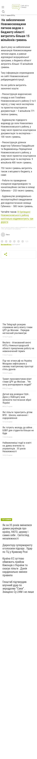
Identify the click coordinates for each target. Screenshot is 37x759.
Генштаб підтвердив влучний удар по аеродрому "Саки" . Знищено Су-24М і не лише (18, 587)
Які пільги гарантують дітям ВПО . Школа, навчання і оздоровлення (17, 415)
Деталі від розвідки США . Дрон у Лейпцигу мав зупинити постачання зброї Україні (16, 398)
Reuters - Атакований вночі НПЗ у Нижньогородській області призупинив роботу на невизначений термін (18, 347)
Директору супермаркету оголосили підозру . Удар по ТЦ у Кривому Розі (17, 548)
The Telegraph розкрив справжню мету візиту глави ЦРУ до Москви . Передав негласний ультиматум (17, 329)
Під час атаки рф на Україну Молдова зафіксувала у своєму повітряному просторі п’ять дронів (17, 365)
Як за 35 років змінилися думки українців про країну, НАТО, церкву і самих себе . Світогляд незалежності (17, 531)
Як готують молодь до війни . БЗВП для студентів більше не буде (18, 430)
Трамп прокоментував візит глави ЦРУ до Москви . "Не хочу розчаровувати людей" (17, 381)
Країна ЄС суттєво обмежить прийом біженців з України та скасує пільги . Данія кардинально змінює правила (15, 567)
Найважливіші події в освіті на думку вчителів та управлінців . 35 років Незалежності (16, 447)
